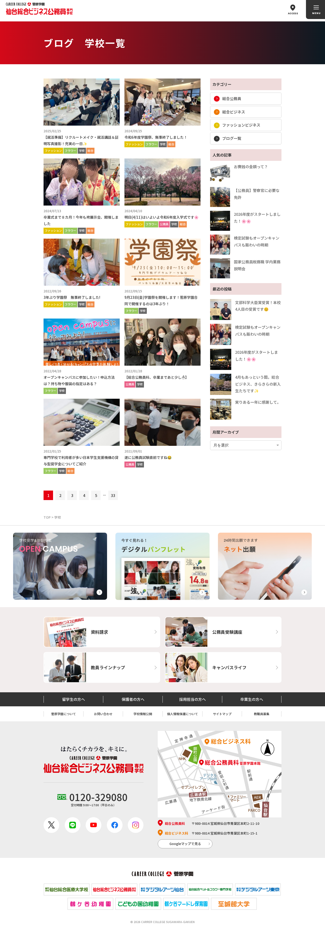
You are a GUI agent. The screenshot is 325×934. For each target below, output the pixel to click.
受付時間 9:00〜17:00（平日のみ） (98, 798)
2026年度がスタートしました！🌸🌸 (257, 217)
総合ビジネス (233, 112)
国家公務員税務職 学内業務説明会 (257, 265)
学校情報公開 (142, 714)
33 (113, 495)
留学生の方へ (73, 699)
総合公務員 (231, 98)
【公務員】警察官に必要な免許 (257, 193)
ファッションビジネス (241, 125)
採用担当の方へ (192, 699)
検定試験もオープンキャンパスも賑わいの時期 (256, 241)
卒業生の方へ (251, 699)
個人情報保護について (182, 714)
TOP (47, 517)
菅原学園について (63, 714)
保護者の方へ (133, 699)
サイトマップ (222, 714)
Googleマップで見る (185, 843)
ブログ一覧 (231, 138)
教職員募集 (261, 714)
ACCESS (293, 13)
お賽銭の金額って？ (251, 166)
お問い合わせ (103, 714)
